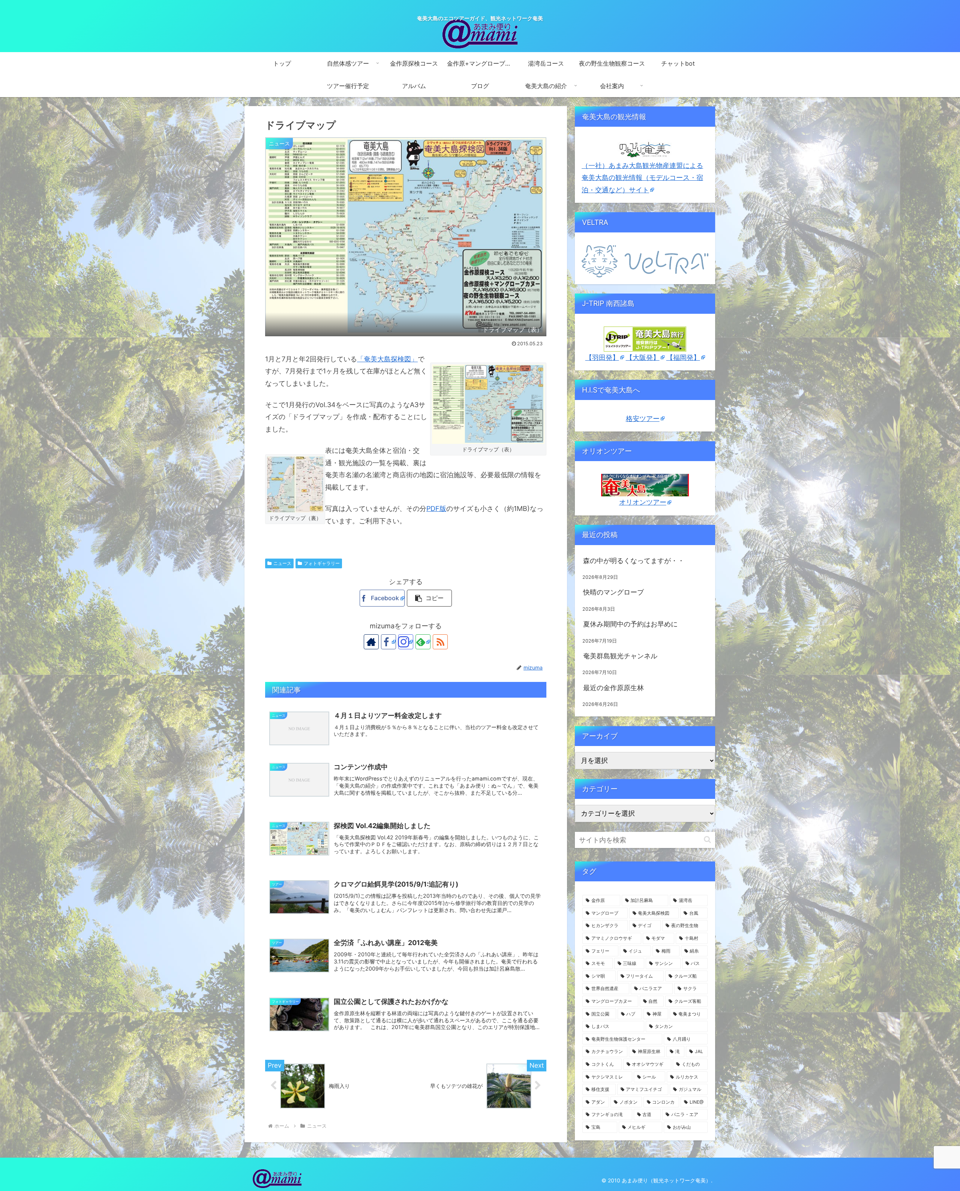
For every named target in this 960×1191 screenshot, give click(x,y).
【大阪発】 (643, 357)
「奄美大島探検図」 (387, 359)
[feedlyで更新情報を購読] (423, 641)
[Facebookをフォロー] (388, 641)
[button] (429, 598)
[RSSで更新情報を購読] (440, 641)
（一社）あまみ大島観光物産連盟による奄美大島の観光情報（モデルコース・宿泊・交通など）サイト (642, 178)
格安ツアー (643, 418)
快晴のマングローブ (613, 592)
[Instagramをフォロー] (405, 641)
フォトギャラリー (322, 563)
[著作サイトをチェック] (371, 641)
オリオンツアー (642, 502)
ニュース (282, 563)
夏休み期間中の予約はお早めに (630, 624)
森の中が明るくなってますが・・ (633, 561)
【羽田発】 (602, 357)
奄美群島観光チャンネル (620, 656)
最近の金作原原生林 (613, 688)
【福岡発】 (683, 357)
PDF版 (436, 508)
